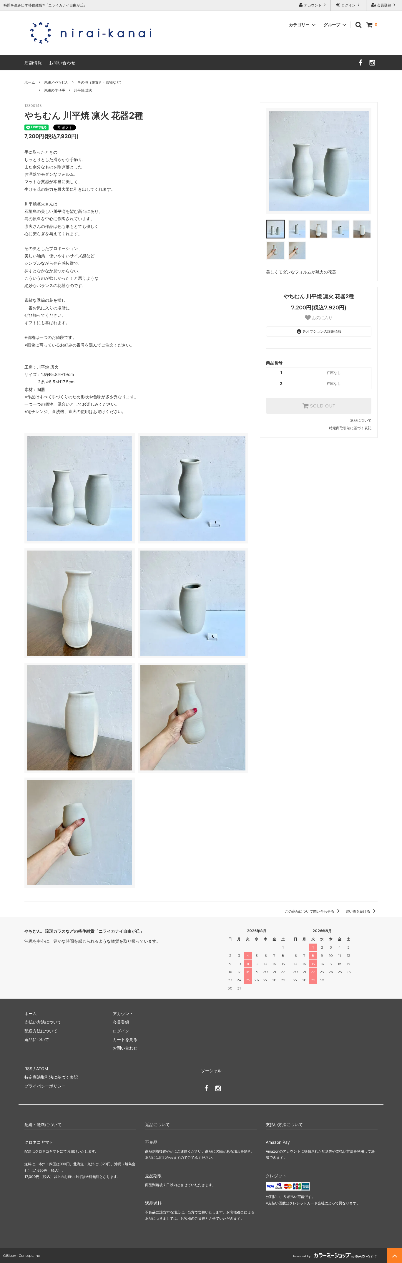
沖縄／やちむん (56, 82)
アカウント (313, 5)
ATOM (42, 1068)
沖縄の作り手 (54, 90)
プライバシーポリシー (45, 1085)
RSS (28, 1068)
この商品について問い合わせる (310, 911)
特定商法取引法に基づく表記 (51, 1077)
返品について (360, 420)
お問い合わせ (62, 62)
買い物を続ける (358, 911)
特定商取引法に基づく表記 (350, 428)
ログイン (348, 5)
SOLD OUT (322, 406)
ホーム (29, 82)
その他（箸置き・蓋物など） (100, 82)
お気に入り (322, 317)
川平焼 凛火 (83, 90)
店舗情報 (33, 62)
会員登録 (384, 5)
